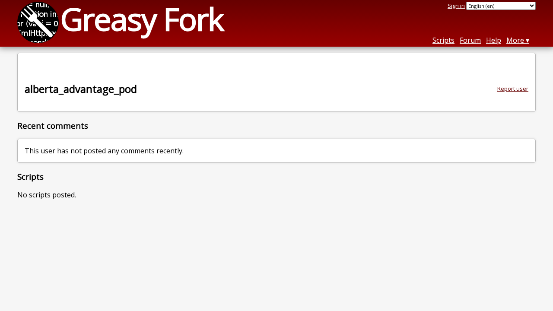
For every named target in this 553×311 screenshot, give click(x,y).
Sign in (456, 6)
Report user (512, 88)
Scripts (443, 40)
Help (493, 40)
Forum (470, 40)
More (515, 40)
